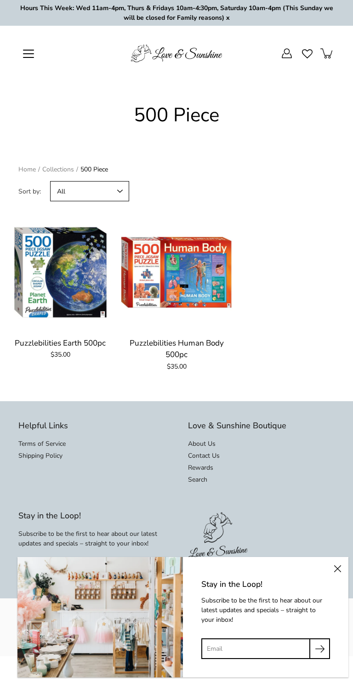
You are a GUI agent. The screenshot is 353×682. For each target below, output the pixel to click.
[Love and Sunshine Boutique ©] (176, 53)
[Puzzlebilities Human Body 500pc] (177, 272)
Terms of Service (42, 443)
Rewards (200, 467)
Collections (58, 169)
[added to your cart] (327, 53)
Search (197, 479)
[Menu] (28, 53)
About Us (202, 443)
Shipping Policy (40, 455)
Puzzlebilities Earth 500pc (60, 343)
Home (27, 169)
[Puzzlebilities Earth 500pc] (60, 272)
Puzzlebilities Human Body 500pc (176, 349)
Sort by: (29, 191)
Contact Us (204, 455)
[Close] (337, 568)
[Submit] (319, 648)
